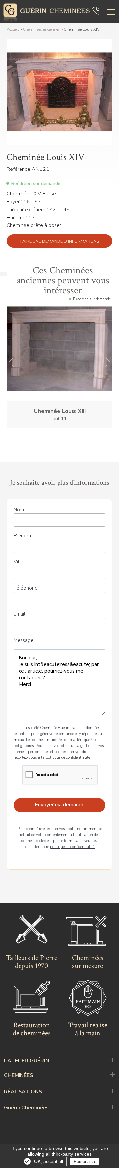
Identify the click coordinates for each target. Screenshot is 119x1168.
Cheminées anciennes (41, 29)
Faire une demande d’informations (59, 241)
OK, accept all (48, 1161)
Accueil (13, 29)
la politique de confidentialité (65, 757)
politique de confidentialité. (72, 846)
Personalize (85, 1161)
